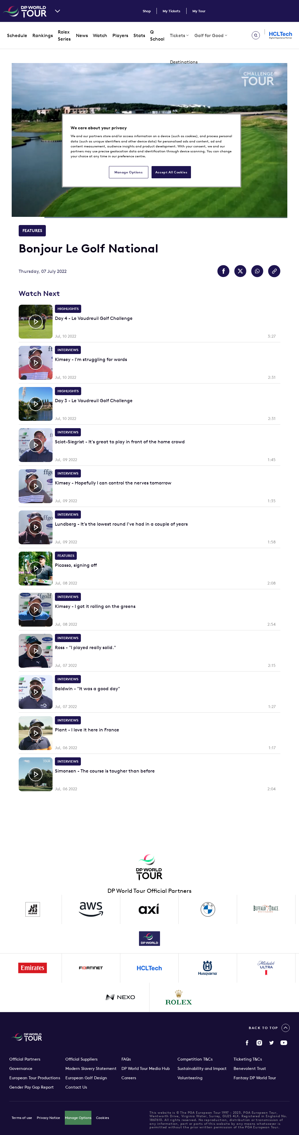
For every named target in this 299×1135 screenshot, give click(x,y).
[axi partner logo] (149, 909)
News (82, 35)
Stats (139, 35)
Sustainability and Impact (202, 1068)
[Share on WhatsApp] (257, 271)
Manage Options (78, 1117)
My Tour (199, 11)
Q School (157, 35)
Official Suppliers (81, 1059)
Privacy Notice (48, 1117)
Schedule (17, 35)
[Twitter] (271, 1043)
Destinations (184, 62)
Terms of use (22, 1117)
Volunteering (190, 1077)
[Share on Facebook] (223, 271)
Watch (100, 35)
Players (120, 35)
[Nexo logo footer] (120, 997)
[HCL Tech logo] (149, 968)
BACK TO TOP (263, 1028)
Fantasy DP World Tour (255, 1077)
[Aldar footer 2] (33, 909)
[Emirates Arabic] (33, 968)
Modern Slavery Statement (91, 1068)
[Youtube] (284, 1043)
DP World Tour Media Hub (145, 1068)
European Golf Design (86, 1077)
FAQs (126, 1059)
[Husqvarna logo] (208, 968)
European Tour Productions (34, 1077)
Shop (147, 11)
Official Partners (24, 1059)
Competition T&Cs (195, 1059)
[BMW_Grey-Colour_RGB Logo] (208, 909)
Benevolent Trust (250, 1068)
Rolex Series (64, 35)
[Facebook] (247, 1043)
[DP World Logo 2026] (149, 938)
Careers (128, 1077)
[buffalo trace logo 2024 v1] (266, 909)
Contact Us (76, 1087)
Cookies (102, 1117)
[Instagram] (259, 1043)
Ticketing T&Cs (248, 1059)
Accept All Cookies (171, 172)
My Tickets (171, 11)
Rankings (42, 35)
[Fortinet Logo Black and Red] (91, 968)
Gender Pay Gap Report (31, 1087)
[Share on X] (240, 271)
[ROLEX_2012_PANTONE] (179, 997)
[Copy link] (274, 271)
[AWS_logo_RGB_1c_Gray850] (91, 909)
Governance (20, 1068)
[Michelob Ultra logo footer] (266, 968)
